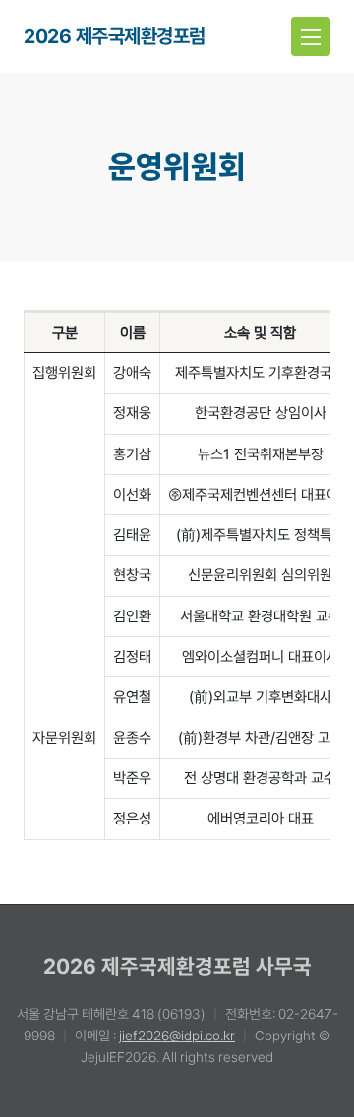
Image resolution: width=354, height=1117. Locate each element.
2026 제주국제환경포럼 (115, 36)
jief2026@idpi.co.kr (177, 1035)
